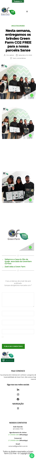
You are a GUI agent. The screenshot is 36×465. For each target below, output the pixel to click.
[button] (27, 11)
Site (3, 328)
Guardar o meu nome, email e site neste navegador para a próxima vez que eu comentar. (18, 338)
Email (4, 319)
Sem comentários (19, 58)
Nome (4, 310)
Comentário (7, 291)
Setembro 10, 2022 (25, 55)
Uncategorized (18, 26)
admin (11, 55)
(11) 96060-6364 (13, 435)
